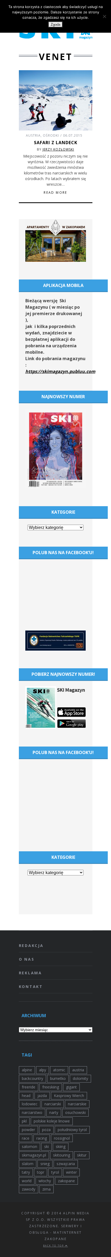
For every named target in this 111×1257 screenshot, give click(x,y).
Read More (55, 192)
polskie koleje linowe (52, 1121)
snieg (45, 1163)
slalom (27, 1163)
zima (46, 1189)
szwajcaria (66, 1163)
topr (40, 1172)
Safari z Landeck (55, 143)
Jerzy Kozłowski (58, 149)
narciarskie (77, 1103)
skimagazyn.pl (34, 1155)
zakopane (66, 1180)
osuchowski (75, 1112)
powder (28, 1129)
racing (41, 1138)
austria (78, 1069)
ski (46, 1146)
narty (53, 1112)
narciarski (52, 1103)
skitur (81, 1155)
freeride (28, 1087)
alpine (27, 1069)
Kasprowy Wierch (69, 1095)
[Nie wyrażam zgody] (104, 16)
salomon (29, 1146)
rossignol (62, 1138)
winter (71, 1172)
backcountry (32, 1078)
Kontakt (31, 986)
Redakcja (31, 945)
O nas (26, 959)
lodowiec (29, 1103)
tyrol (55, 1172)
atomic (59, 1069)
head (26, 1095)
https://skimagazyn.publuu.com (60, 371)
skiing (60, 1146)
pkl (24, 1121)
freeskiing (50, 1087)
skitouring (61, 1155)
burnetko (58, 1078)
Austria (33, 135)
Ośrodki (51, 135)
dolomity (80, 1078)
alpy (42, 1069)
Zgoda (55, 25)
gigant (71, 1087)
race (25, 1138)
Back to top (54, 1245)
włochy (45, 1180)
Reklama (30, 972)
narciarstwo (32, 1112)
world (27, 1180)
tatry (26, 1172)
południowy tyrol (72, 1129)
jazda (42, 1095)
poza (46, 1129)
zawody (28, 1189)
